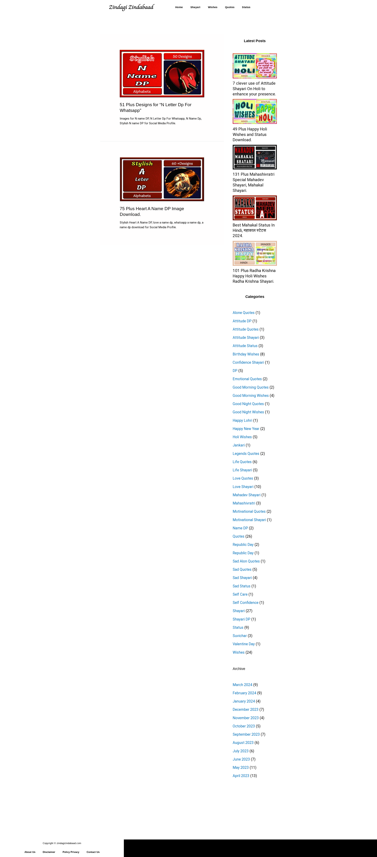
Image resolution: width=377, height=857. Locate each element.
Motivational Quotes (249, 511)
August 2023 (243, 743)
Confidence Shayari (248, 362)
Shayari (195, 7)
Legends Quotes (246, 453)
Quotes (229, 7)
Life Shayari (242, 470)
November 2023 (246, 718)
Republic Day (243, 544)
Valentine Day (244, 644)
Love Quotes (243, 478)
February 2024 (244, 693)
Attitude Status (245, 346)
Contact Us (93, 852)
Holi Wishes (242, 437)
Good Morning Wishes (251, 395)
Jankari (239, 445)
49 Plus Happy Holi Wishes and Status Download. (250, 134)
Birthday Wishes (246, 354)
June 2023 (241, 759)
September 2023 (246, 734)
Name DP (240, 528)
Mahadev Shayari (247, 495)
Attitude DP (242, 321)
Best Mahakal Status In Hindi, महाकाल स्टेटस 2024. (254, 230)
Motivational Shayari (249, 520)
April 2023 (241, 776)
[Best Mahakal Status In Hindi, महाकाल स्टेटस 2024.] (255, 207)
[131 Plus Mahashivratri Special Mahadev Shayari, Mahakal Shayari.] (255, 157)
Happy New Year (246, 429)
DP (235, 371)
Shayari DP (241, 619)
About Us (29, 852)
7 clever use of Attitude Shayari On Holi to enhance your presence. (254, 88)
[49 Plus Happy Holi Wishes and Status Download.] (255, 111)
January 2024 (244, 701)
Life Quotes (242, 462)
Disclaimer (49, 852)
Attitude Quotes (246, 329)
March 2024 (242, 685)
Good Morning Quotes (251, 387)
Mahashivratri (244, 503)
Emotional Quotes (247, 379)
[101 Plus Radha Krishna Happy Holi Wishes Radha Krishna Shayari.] (255, 253)
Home (179, 7)
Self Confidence (245, 602)
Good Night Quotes (248, 404)
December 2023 (245, 709)
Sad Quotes (242, 569)
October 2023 (244, 726)
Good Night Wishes (248, 412)
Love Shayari (243, 487)
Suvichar (240, 636)
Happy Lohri (242, 420)
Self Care (240, 594)
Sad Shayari (242, 578)
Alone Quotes (244, 313)
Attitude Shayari (246, 337)
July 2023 (241, 751)
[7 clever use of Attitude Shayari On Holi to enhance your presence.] (255, 65)
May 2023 (241, 767)
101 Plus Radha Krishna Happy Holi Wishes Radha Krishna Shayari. (254, 276)
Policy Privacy (71, 852)
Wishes (213, 7)
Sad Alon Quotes (246, 561)
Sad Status (241, 586)
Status (246, 7)
